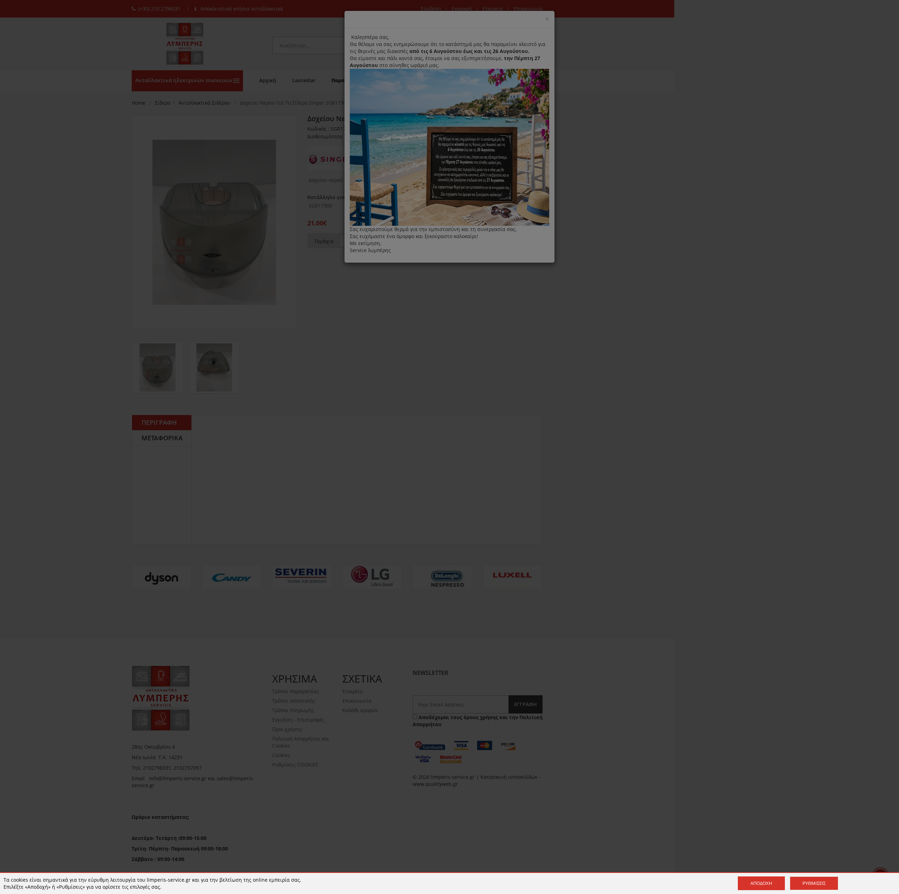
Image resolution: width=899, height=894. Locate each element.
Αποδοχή (761, 883)
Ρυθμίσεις (814, 883)
